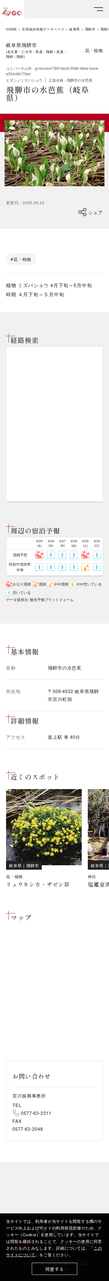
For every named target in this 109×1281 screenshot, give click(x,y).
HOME (11, 29)
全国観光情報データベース (43, 29)
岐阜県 (74, 29)
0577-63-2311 (36, 1113)
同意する (54, 1269)
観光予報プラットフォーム (52, 599)
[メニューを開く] (98, 9)
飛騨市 (90, 29)
